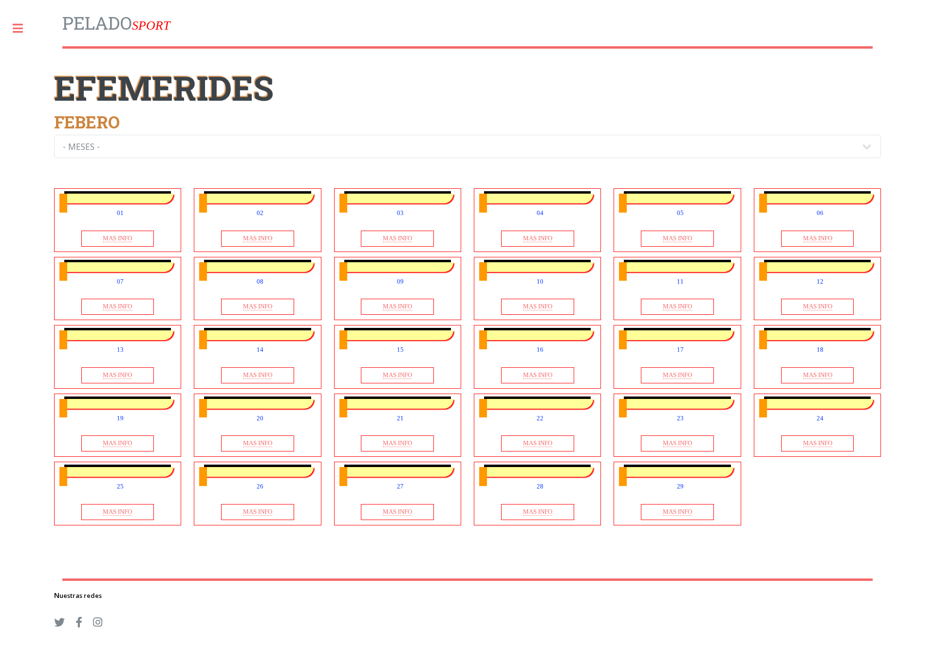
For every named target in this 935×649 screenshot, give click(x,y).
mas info (117, 238)
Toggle (23, 28)
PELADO (116, 23)
